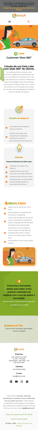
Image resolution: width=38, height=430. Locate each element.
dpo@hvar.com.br (28, 408)
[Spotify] (27, 381)
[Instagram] (21, 381)
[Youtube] (16, 381)
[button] (9, 21)
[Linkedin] (11, 381)
